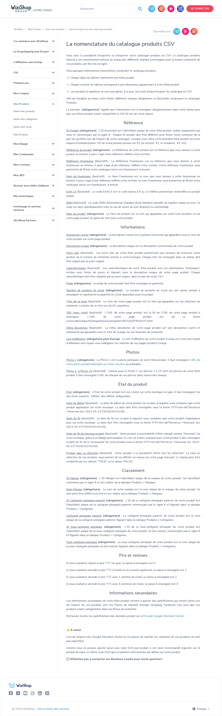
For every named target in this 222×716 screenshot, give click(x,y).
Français (201, 709)
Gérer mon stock (23, 127)
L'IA (16, 72)
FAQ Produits (21, 134)
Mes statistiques (23, 196)
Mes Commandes (23, 154)
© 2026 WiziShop (23, 709)
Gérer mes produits (55, 29)
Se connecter (200, 8)
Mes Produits (34, 29)
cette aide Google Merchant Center (162, 616)
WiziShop (18, 29)
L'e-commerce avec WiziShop (31, 41)
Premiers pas (21, 83)
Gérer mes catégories (25, 119)
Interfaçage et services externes (27, 208)
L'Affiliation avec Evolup (28, 62)
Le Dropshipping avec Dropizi (31, 51)
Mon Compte (21, 93)
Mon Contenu (22, 164)
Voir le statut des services (53, 709)
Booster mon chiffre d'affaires (31, 185)
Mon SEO (19, 175)
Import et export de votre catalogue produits (90, 29)
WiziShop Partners (25, 220)
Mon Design (21, 144)
